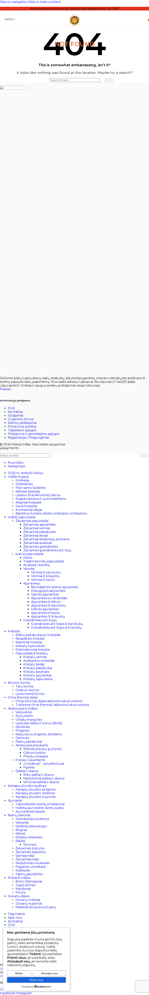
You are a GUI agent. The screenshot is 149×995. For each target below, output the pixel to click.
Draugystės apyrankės (48, 591)
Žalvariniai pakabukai (39, 532)
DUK (11, 408)
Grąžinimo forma (20, 419)
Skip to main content (44, 2)
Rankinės (23, 727)
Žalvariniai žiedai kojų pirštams (46, 539)
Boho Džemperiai (29, 881)
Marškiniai (23, 889)
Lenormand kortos (30, 694)
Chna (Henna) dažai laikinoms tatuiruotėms (49, 701)
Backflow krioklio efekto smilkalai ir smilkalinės (51, 513)
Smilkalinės (24, 484)
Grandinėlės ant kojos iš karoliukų (57, 624)
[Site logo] (74, 26)
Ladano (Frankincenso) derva (38, 495)
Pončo (21, 892)
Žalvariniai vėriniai (36, 528)
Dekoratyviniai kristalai (32, 649)
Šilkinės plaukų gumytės (42, 749)
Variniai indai (25, 856)
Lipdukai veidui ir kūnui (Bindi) (39, 723)
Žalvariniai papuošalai (32, 521)
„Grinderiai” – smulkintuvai (43, 764)
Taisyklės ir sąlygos (22, 430)
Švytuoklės (24, 716)
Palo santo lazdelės (30, 488)
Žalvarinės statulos (30, 848)
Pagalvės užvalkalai (31, 867)
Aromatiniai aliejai (29, 510)
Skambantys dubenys (32, 819)
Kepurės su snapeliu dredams (39, 734)
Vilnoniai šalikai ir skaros (41, 782)
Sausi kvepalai (26, 506)
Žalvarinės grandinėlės (40, 546)
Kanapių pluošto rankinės (35, 793)
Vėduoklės (24, 712)
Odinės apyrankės (45, 609)
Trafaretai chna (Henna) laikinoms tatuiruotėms (52, 705)
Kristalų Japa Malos (38, 679)
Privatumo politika (22, 426)
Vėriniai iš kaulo (43, 580)
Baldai (20, 841)
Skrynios (29, 844)
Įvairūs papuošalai (29, 554)
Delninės (22, 738)
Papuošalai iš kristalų (32, 653)
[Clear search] (101, 80)
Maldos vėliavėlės (29, 837)
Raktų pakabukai (29, 741)
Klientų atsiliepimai (22, 423)
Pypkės (29, 767)
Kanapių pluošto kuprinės (36, 797)
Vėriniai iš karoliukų (46, 572)
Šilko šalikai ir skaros (38, 775)
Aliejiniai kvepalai (28, 502)
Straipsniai (15, 415)
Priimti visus (36, 980)
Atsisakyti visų (49, 973)
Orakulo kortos (27, 690)
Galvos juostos (34, 752)
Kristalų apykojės (36, 672)
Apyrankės (31, 583)
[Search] (108, 80)
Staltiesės (23, 870)
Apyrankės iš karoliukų (48, 605)
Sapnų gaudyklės (29, 874)
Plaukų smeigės (35, 756)
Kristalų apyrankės (37, 675)
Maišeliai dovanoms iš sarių (36, 907)
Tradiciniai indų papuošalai (43, 561)
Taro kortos (24, 686)
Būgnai (21, 830)
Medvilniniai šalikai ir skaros (43, 778)
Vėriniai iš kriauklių (45, 576)
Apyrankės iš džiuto (46, 602)
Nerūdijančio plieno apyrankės (54, 587)
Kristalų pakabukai (37, 668)
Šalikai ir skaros (27, 771)
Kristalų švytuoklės (30, 646)
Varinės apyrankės (45, 594)
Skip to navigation (14, 2)
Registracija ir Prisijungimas (28, 437)
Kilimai (20, 833)
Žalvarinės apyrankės (39, 524)
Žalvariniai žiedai (35, 535)
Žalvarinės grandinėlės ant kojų (47, 550)
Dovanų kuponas (29, 903)
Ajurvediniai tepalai (30, 811)
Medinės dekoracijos (31, 826)
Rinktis (19, 973)
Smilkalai (22, 480)
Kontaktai (15, 412)
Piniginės (22, 730)
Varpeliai (22, 822)
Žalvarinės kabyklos (31, 852)
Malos (27, 557)
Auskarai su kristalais (39, 660)
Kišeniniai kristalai (29, 642)
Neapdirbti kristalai (30, 638)
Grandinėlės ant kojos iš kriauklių (56, 627)
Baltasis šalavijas (28, 491)
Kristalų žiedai (33, 664)
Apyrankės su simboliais (49, 598)
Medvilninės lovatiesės (33, 863)
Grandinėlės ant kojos (40, 620)
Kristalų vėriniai (34, 657)
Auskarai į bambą (36, 565)
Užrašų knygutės (29, 719)
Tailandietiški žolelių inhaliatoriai (40, 804)
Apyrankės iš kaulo (45, 613)
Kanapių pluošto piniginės (35, 789)
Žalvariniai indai (27, 859)
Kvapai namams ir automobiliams (41, 499)
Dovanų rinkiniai (28, 900)
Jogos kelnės (26, 885)
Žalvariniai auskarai (37, 543)
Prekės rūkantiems (30, 760)
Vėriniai (28, 569)
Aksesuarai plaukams (32, 745)
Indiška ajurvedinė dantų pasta (39, 808)
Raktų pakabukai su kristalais (38, 635)
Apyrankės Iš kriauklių (48, 616)
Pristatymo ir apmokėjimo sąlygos (33, 434)
